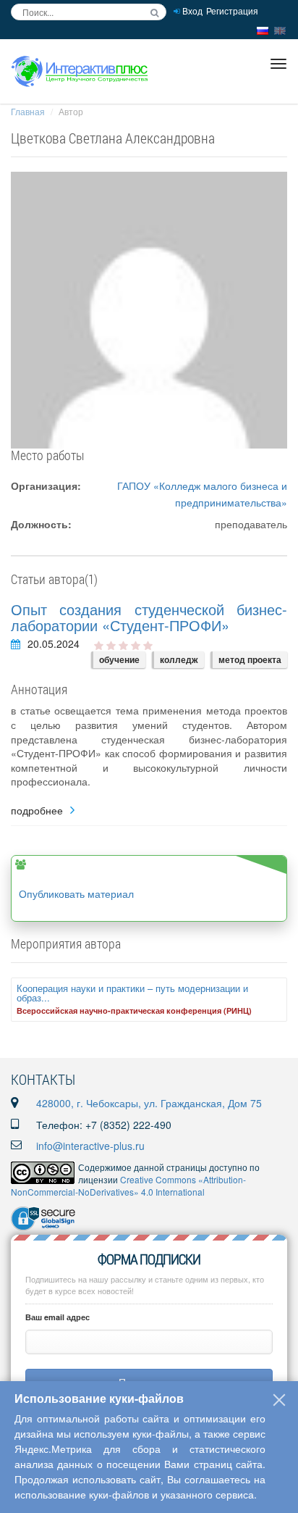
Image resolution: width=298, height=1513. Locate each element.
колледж (179, 659)
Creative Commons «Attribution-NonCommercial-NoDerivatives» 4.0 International (128, 1185)
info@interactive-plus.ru (90, 1145)
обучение (119, 659)
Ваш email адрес (57, 1317)
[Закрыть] (279, 1400)
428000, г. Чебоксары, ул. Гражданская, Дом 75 (149, 1103)
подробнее (37, 810)
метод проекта (249, 659)
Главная (28, 111)
